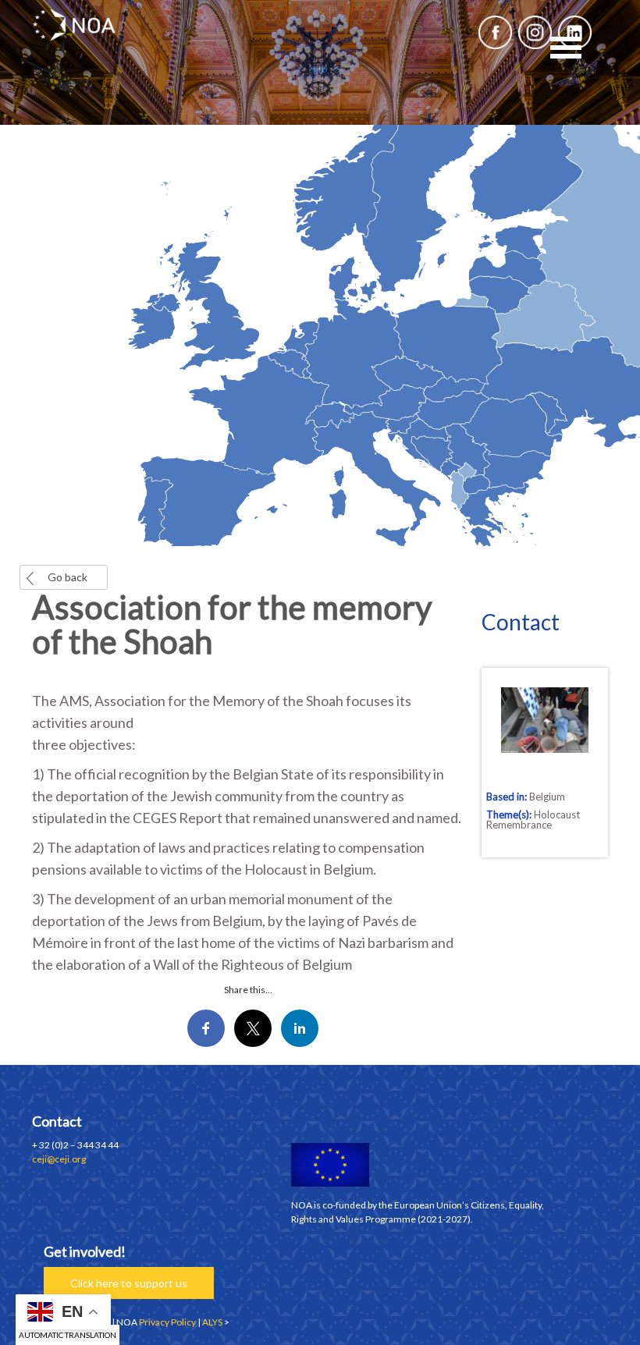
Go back (67, 577)
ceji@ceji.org (59, 1159)
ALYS (212, 1322)
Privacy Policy (167, 1322)
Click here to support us (128, 1283)
